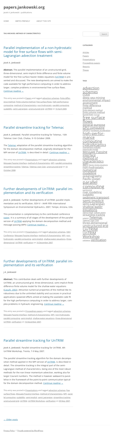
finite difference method (92, 107)
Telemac (12, 145)
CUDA (86, 95)
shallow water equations (54, 239)
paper (7, 217)
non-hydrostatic (44, 105)
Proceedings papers (34, 311)
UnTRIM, (22, 152)
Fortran (97, 115)
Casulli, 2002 (10, 289)
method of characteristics (25, 105)
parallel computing (61, 105)
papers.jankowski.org (24, 7)
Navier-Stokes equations (98, 165)
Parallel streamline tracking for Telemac (34, 127)
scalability (8, 109)
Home (6, 21)
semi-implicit (37, 239)
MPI (52, 163)
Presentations (31, 159)
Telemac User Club (38, 166)
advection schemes (50, 98)
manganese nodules (91, 147)
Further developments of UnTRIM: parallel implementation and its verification (38, 190)
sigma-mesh (88, 212)
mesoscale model (90, 149)
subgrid (86, 218)
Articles (86, 52)
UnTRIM (60, 76)
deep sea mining (94, 98)
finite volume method (25, 101)
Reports (86, 66)
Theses (86, 70)
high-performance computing (93, 137)
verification (28, 242)
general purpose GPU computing (94, 126)
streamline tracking (12, 166)
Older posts (11, 419)
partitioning (87, 190)
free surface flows (44, 101)
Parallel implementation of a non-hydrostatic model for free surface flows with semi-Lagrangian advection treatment (38, 51)
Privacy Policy (9, 430)
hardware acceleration (100, 130)
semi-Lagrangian (20, 109)
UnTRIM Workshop (36, 401)
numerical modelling (89, 171)
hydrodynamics (94, 144)
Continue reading (14, 91)
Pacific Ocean (91, 179)
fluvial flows (88, 114)
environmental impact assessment (96, 101)
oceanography (92, 176)
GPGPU (86, 130)
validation (86, 240)
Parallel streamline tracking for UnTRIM (34, 340)
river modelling (92, 192)
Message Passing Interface (15, 163)
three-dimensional (63, 318)
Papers (28, 98)
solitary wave (100, 212)
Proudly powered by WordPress (30, 430)
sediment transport (96, 197)
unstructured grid (36, 109)
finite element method (93, 110)
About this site (44, 21)
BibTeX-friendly (22, 21)
